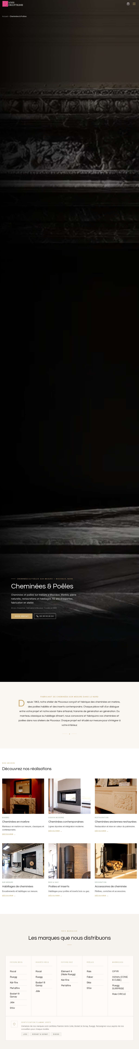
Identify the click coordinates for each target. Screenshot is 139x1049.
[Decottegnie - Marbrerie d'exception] (14, 4)
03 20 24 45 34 (46, 616)
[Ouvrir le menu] (134, 4)
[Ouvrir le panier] (128, 3)
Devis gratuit (22, 616)
